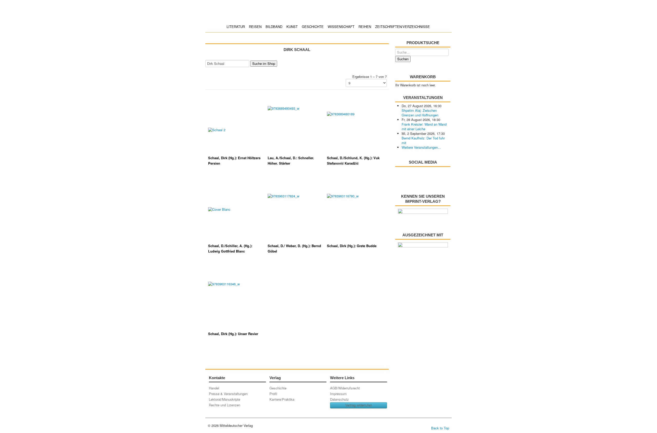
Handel (214, 388)
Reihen (365, 26)
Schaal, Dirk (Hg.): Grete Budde (351, 245)
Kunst (292, 26)
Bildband (274, 26)
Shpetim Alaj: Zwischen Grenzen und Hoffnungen (420, 112)
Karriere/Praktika (281, 399)
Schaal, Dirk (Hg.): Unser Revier (233, 333)
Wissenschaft (341, 26)
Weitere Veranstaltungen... (421, 147)
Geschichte (313, 26)
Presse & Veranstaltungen (228, 393)
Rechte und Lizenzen (224, 404)
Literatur (236, 26)
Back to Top (440, 428)
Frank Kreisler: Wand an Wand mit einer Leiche (424, 126)
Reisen (255, 26)
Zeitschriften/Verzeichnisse (402, 26)
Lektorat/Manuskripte (224, 399)
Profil (273, 393)
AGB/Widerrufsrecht (345, 388)
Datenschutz (339, 399)
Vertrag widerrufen (358, 405)
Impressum (338, 393)
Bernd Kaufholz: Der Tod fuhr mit (423, 140)
